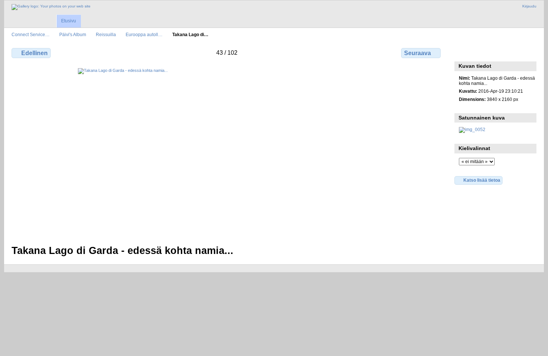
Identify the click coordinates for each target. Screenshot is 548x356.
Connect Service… (31, 34)
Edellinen (34, 53)
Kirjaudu (529, 6)
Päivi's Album (72, 34)
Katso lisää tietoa (481, 180)
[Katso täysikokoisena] (227, 152)
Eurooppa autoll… (144, 34)
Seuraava (417, 53)
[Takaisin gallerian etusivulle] (51, 7)
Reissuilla (106, 34)
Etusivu (68, 20)
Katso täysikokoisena (463, 52)
